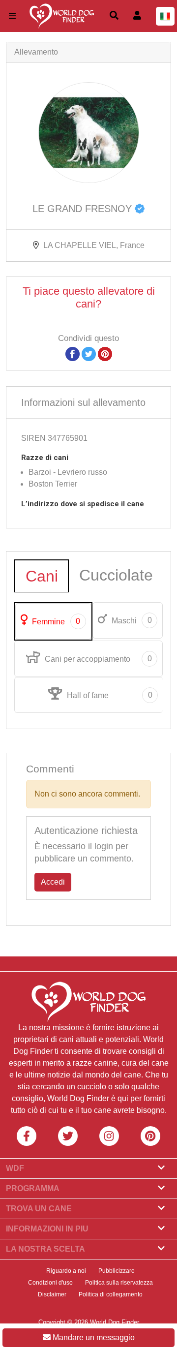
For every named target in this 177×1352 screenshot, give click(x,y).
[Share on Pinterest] (105, 353)
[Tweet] (89, 353)
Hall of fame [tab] (108, 695)
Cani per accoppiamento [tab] (97, 658)
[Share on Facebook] (72, 353)
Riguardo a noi (66, 1270)
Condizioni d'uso (50, 1282)
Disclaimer (52, 1294)
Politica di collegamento (111, 1294)
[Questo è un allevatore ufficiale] (140, 208)
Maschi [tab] (131, 620)
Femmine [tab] (55, 621)
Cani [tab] (42, 576)
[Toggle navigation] (12, 16)
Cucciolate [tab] (116, 575)
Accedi (53, 882)
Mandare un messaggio (93, 1337)
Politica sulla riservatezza (119, 1282)
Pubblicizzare (116, 1270)
